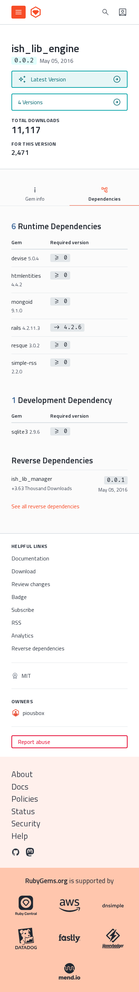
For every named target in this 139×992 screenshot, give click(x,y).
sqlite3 (25, 431)
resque (25, 345)
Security (25, 823)
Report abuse (34, 741)
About (22, 774)
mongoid (21, 305)
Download (23, 571)
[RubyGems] (35, 12)
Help (19, 836)
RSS (16, 622)
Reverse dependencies (38, 648)
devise (25, 258)
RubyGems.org (46, 880)
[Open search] (105, 12)
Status (23, 811)
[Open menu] (18, 12)
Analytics (22, 635)
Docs (20, 786)
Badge (19, 597)
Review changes (30, 584)
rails (25, 327)
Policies (24, 798)
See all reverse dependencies (45, 506)
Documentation (30, 558)
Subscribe (22, 609)
